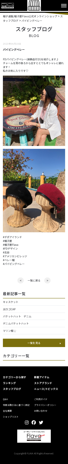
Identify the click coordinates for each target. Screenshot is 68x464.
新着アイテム (42, 377)
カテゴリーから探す (14, 377)
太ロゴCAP (9, 309)
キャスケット (10, 302)
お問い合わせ (41, 410)
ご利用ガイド (41, 399)
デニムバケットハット (16, 323)
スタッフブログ (12, 389)
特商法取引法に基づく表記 (16, 404)
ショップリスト (10, 416)
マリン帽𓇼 (10, 330)
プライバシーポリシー (45, 404)
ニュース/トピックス (46, 389)
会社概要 (7, 410)
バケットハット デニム (18, 316)
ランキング (9, 383)
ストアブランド (43, 383)
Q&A (5, 399)
